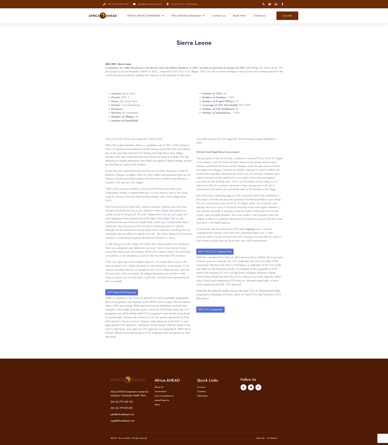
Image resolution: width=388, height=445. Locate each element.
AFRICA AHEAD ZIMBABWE (144, 15)
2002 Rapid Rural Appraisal (121, 292)
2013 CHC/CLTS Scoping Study (215, 251)
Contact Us (218, 15)
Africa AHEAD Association (186, 15)
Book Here (239, 15)
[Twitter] (251, 387)
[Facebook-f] (243, 387)
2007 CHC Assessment (210, 309)
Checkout (260, 15)
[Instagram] (258, 387)
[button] (263, 4)
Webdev (273, 438)
